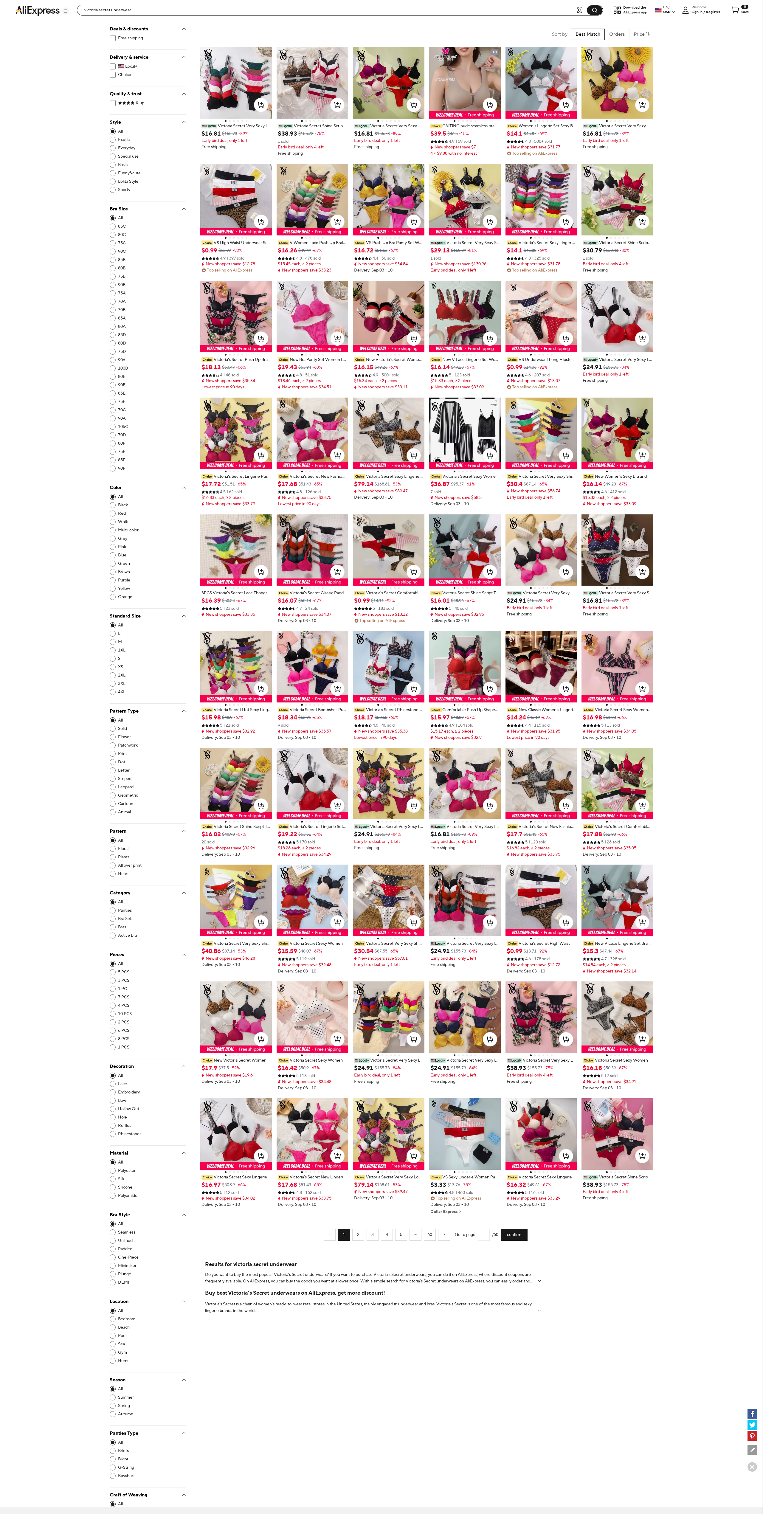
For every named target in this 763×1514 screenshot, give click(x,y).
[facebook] (752, 1414)
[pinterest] (752, 1436)
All (120, 131)
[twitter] (752, 1425)
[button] (65, 11)
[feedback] (752, 1450)
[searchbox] (328, 10)
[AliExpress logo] (37, 10)
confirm (514, 1234)
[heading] (236, 126)
